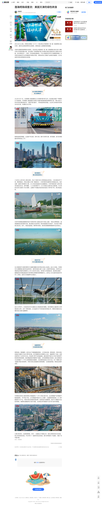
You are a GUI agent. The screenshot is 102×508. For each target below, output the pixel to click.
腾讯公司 (36, 503)
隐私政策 (31, 497)
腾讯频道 (57, 497)
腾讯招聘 (44, 497)
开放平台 (35, 497)
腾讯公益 (48, 497)
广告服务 (40, 497)
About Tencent (22, 497)
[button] (83, 12)
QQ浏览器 (53, 497)
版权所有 (40, 503)
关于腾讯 (16, 497)
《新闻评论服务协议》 (33, 455)
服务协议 (27, 497)
